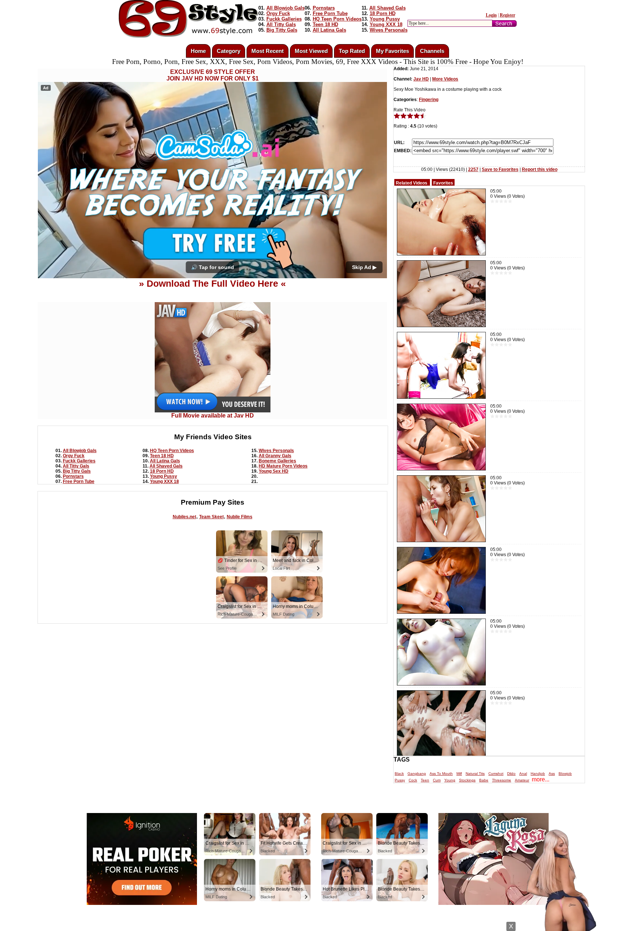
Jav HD (421, 79)
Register (507, 15)
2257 (473, 169)
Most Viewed (311, 51)
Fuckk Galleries (284, 19)
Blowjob (565, 773)
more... (540, 779)
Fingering (428, 99)
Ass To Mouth (441, 773)
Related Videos (411, 183)
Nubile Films (239, 516)
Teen (425, 780)
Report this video (539, 169)
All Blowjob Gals (285, 8)
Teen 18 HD (325, 24)
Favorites (443, 183)
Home (198, 51)
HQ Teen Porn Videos (337, 19)
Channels (432, 51)
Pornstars (324, 8)
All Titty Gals (281, 24)
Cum (437, 780)
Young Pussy (385, 19)
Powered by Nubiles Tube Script (310, 925)
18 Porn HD (382, 13)
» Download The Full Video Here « (212, 283)
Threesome (501, 780)
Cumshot (495, 773)
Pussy (400, 780)
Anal (523, 773)
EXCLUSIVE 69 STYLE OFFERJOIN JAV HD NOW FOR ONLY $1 (212, 75)
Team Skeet (211, 516)
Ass (552, 773)
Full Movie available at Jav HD (212, 415)
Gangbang (417, 773)
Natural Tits (475, 773)
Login (491, 15)
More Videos (445, 79)
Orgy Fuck (278, 13)
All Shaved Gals (387, 8)
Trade (350, 925)
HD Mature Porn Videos (283, 466)
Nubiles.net (184, 516)
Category (228, 51)
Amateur (522, 780)
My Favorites (392, 51)
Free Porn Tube (330, 13)
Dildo (511, 773)
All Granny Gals (275, 455)
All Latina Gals (329, 30)
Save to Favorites (500, 169)
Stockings (467, 780)
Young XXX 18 (386, 24)
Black (399, 773)
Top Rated (352, 51)
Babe (483, 780)
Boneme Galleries (277, 460)
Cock (413, 780)
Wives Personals (389, 30)
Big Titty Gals (281, 30)
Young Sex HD (273, 471)
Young (449, 780)
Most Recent (267, 51)
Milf (459, 773)
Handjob (538, 773)
